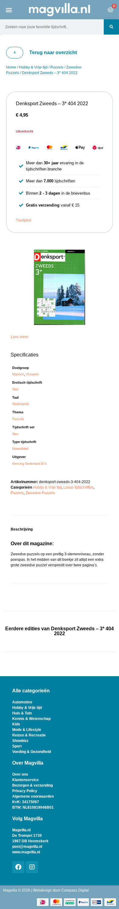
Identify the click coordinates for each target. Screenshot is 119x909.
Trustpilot (23, 220)
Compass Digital (75, 890)
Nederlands (20, 404)
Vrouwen (32, 374)
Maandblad (20, 448)
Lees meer (19, 337)
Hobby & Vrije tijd (33, 67)
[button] (9, 10)
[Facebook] (18, 867)
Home (11, 67)
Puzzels (56, 67)
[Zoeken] (111, 27)
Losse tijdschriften (78, 487)
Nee (15, 389)
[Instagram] (32, 867)
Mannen (18, 374)
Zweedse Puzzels (40, 493)
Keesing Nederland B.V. (29, 463)
